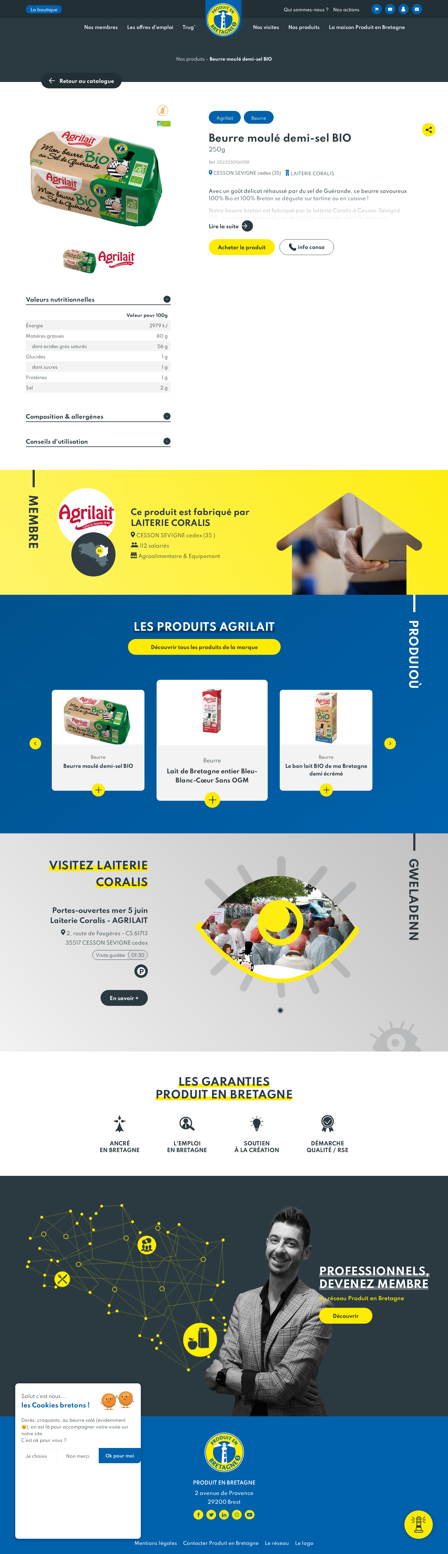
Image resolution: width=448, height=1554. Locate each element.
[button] (32, 740)
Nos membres (101, 27)
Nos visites (266, 27)
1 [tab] (280, 1010)
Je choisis (36, 1456)
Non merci (77, 1456)
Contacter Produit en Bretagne (221, 1542)
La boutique (43, 9)
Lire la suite (224, 225)
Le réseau (277, 1542)
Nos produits (304, 27)
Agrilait (224, 118)
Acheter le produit (242, 246)
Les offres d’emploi (150, 27)
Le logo (304, 1542)
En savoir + (124, 997)
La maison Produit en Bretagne (367, 27)
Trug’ (189, 27)
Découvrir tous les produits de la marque (204, 646)
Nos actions (346, 9)
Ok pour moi (119, 1455)
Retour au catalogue (86, 80)
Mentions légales (155, 1542)
